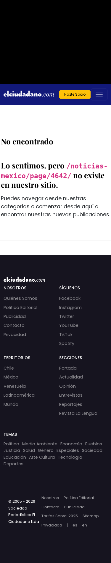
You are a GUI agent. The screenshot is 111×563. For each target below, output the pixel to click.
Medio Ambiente (39, 444)
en (84, 525)
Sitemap (91, 515)
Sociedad (92, 450)
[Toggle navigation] (99, 94)
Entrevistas (71, 395)
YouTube (68, 325)
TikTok (66, 335)
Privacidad (15, 335)
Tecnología (70, 457)
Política (11, 444)
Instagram (70, 307)
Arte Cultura (42, 457)
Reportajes (70, 404)
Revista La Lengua (78, 413)
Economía (71, 444)
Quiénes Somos (20, 298)
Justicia (12, 450)
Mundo (11, 404)
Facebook (70, 298)
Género (46, 450)
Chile (9, 368)
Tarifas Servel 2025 (59, 515)
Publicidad (15, 316)
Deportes (13, 464)
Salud (29, 450)
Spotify (66, 343)
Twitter (66, 316)
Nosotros (50, 497)
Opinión (67, 386)
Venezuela (15, 386)
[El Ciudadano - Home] (29, 94)
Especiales (68, 450)
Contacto (14, 325)
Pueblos (93, 444)
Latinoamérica (19, 395)
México (11, 377)
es (75, 525)
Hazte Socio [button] (75, 94)
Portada (68, 368)
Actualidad (71, 377)
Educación (15, 457)
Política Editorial (20, 307)
